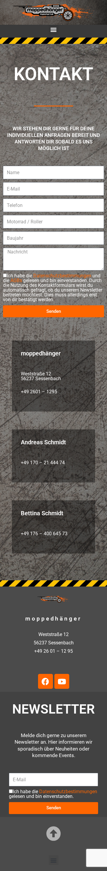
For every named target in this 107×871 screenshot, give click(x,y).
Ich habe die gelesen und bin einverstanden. (53, 794)
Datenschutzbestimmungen (62, 276)
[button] (54, 30)
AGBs (16, 280)
